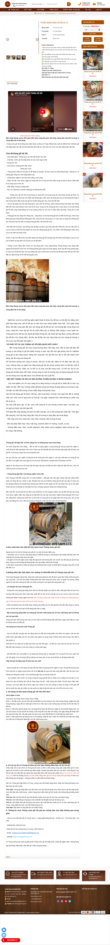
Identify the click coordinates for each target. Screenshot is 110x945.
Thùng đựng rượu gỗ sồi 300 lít (93, 133)
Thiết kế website (30, 912)
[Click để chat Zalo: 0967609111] (4, 935)
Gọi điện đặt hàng (98, 39)
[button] (7, 39)
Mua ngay (92, 33)
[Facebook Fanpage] (58, 901)
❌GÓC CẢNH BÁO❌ (36, 899)
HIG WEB (37, 912)
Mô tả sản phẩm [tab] (12, 83)
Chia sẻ (8, 857)
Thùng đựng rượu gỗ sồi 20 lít (92, 72)
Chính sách (54, 9)
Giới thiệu (28, 9)
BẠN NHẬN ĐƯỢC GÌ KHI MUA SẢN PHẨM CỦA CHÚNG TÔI (41, 892)
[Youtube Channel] (66, 901)
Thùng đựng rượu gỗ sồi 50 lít (92, 103)
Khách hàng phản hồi (71, 9)
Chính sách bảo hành (36, 901)
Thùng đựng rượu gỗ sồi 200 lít (93, 195)
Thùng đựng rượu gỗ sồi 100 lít (93, 164)
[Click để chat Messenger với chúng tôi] (4, 930)
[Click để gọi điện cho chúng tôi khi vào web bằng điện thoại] (4, 940)
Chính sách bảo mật (36, 896)
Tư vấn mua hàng (87, 39)
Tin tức (88, 9)
